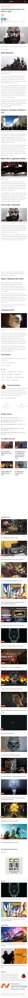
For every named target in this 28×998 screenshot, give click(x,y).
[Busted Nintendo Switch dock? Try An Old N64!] (14, 548)
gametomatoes (5, 21)
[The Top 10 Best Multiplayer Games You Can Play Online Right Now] (14, 934)
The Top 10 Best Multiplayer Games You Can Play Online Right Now (13, 944)
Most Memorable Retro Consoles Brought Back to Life (13, 776)
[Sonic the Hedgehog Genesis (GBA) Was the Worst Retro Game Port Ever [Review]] (14, 591)
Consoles (3, 6)
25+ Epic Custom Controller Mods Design (19, 473)
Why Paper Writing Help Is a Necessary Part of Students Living (14, 711)
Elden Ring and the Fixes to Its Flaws (9, 821)
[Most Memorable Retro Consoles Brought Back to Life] (14, 765)
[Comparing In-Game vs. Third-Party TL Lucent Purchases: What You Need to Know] (21, 445)
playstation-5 (18, 374)
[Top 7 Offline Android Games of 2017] (14, 527)
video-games (15, 380)
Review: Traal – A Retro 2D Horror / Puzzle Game (12, 646)
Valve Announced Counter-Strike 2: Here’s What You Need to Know (13, 966)
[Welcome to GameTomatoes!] (14, 722)
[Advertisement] (14, 256)
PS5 (3, 377)
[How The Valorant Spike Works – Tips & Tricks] (7, 445)
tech (8, 380)
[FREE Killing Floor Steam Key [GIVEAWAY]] (14, 656)
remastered (9, 377)
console (4, 371)
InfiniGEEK (3, 852)
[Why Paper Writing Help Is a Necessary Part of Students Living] (14, 699)
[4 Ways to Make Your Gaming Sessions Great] (7, 464)
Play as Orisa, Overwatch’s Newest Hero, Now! (11, 580)
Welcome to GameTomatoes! (7, 733)
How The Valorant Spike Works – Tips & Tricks (12, 424)
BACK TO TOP (24, 996)
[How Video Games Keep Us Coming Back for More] (14, 614)
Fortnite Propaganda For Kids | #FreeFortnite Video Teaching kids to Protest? (13, 798)
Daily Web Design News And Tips (14, 993)
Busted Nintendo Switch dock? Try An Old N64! (12, 559)
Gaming (9, 6)
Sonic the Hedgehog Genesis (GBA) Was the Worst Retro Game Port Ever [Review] (13, 603)
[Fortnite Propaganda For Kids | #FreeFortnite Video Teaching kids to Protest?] (14, 787)
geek (3, 374)
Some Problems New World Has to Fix (9, 842)
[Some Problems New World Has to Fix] (14, 831)
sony (3, 380)
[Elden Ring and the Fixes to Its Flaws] (14, 810)
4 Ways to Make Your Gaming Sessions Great (6, 473)
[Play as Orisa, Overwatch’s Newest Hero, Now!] (14, 570)
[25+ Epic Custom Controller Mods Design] (21, 464)
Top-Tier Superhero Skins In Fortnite (10, 417)
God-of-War (10, 374)
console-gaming (12, 371)
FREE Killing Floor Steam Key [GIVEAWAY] (11, 667)
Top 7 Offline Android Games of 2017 (9, 537)
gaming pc (24, 341)
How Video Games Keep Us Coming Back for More (12, 625)
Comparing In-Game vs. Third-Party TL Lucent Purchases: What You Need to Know (20, 455)
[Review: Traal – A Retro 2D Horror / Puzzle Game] (14, 635)
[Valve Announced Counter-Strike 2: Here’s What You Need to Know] (14, 956)
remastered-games (19, 377)
